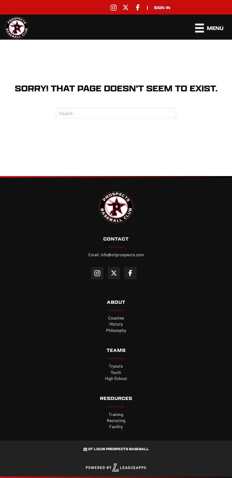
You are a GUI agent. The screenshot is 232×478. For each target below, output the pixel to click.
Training (116, 414)
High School (116, 378)
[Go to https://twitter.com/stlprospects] (126, 7)
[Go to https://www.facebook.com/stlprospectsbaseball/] (138, 7)
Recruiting (116, 420)
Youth (116, 372)
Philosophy (116, 330)
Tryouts (116, 365)
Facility (116, 426)
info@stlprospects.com (122, 254)
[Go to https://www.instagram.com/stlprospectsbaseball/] (114, 7)
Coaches (116, 317)
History (116, 323)
